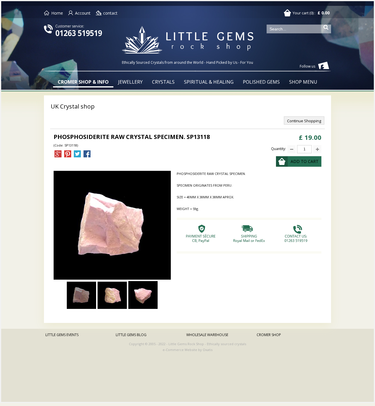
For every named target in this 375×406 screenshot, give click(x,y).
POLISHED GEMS (261, 82)
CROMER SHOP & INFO (83, 82)
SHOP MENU (303, 82)
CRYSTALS (163, 82)
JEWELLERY (130, 82)
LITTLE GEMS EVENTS (62, 334)
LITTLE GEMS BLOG (131, 334)
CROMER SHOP (269, 334)
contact (110, 13)
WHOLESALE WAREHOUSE (207, 334)
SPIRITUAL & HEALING (208, 82)
